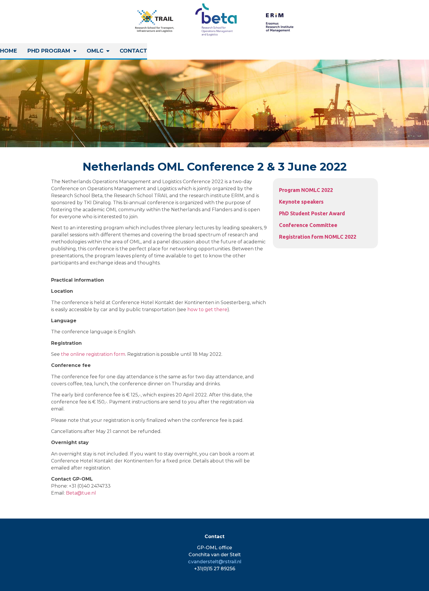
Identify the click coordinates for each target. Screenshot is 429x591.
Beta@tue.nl (81, 493)
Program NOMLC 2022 (306, 190)
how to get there (207, 309)
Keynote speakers (301, 201)
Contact (133, 51)
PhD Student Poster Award (312, 213)
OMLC (95, 51)
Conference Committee (308, 225)
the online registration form (93, 354)
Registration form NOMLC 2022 (317, 237)
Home (8, 51)
